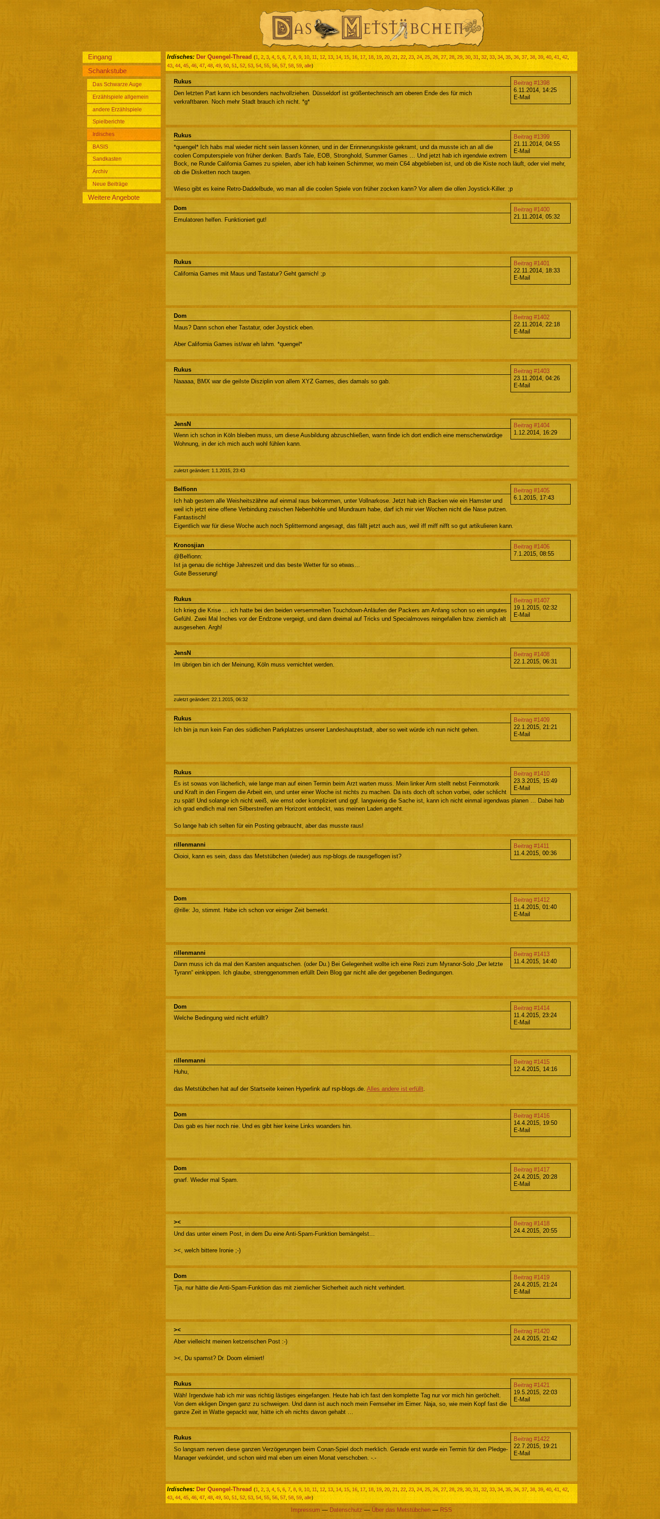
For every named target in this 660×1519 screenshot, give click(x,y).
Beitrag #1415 (532, 1061)
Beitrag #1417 (532, 1169)
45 (186, 65)
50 (226, 65)
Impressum (305, 1509)
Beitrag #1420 (532, 1331)
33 (492, 57)
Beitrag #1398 (532, 82)
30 (468, 57)
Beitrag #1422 (532, 1439)
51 (234, 65)
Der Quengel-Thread (224, 56)
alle (308, 65)
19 (379, 57)
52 (242, 65)
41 (556, 57)
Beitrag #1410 (532, 773)
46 (194, 65)
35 (508, 57)
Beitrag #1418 (532, 1223)
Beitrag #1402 (532, 317)
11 (314, 57)
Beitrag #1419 (532, 1277)
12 (322, 57)
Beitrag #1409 (532, 719)
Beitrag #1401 (532, 263)
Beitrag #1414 (532, 1008)
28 (451, 57)
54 (258, 65)
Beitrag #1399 (532, 136)
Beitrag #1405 (532, 490)
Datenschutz (346, 1509)
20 (387, 57)
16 (354, 57)
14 (338, 57)
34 (500, 57)
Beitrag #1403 (532, 371)
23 (411, 57)
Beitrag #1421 (532, 1385)
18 (371, 57)
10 (306, 57)
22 (403, 57)
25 (427, 57)
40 (548, 57)
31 (476, 57)
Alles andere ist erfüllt (395, 1088)
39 (540, 57)
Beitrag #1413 (532, 954)
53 (250, 65)
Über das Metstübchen (401, 1509)
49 (218, 65)
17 (362, 57)
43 (169, 65)
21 (395, 57)
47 (202, 65)
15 (346, 57)
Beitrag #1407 (532, 600)
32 (484, 57)
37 (524, 57)
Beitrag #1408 (532, 654)
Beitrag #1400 (532, 209)
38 (532, 57)
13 (330, 57)
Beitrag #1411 (531, 846)
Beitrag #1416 (532, 1115)
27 (443, 57)
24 (419, 57)
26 (435, 57)
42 (565, 57)
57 (283, 65)
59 (299, 65)
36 (516, 57)
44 (177, 65)
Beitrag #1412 (532, 899)
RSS (446, 1509)
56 (274, 65)
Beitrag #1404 (532, 425)
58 (291, 65)
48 (210, 65)
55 (266, 65)
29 (459, 57)
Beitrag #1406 (532, 546)
